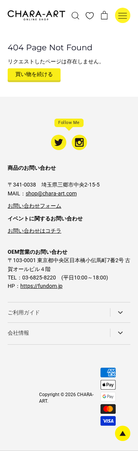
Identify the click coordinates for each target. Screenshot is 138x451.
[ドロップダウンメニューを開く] (120, 312)
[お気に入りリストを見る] (90, 15)
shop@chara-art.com (51, 193)
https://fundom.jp (41, 286)
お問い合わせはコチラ (34, 231)
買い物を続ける (34, 74)
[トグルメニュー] (122, 15)
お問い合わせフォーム (34, 206)
